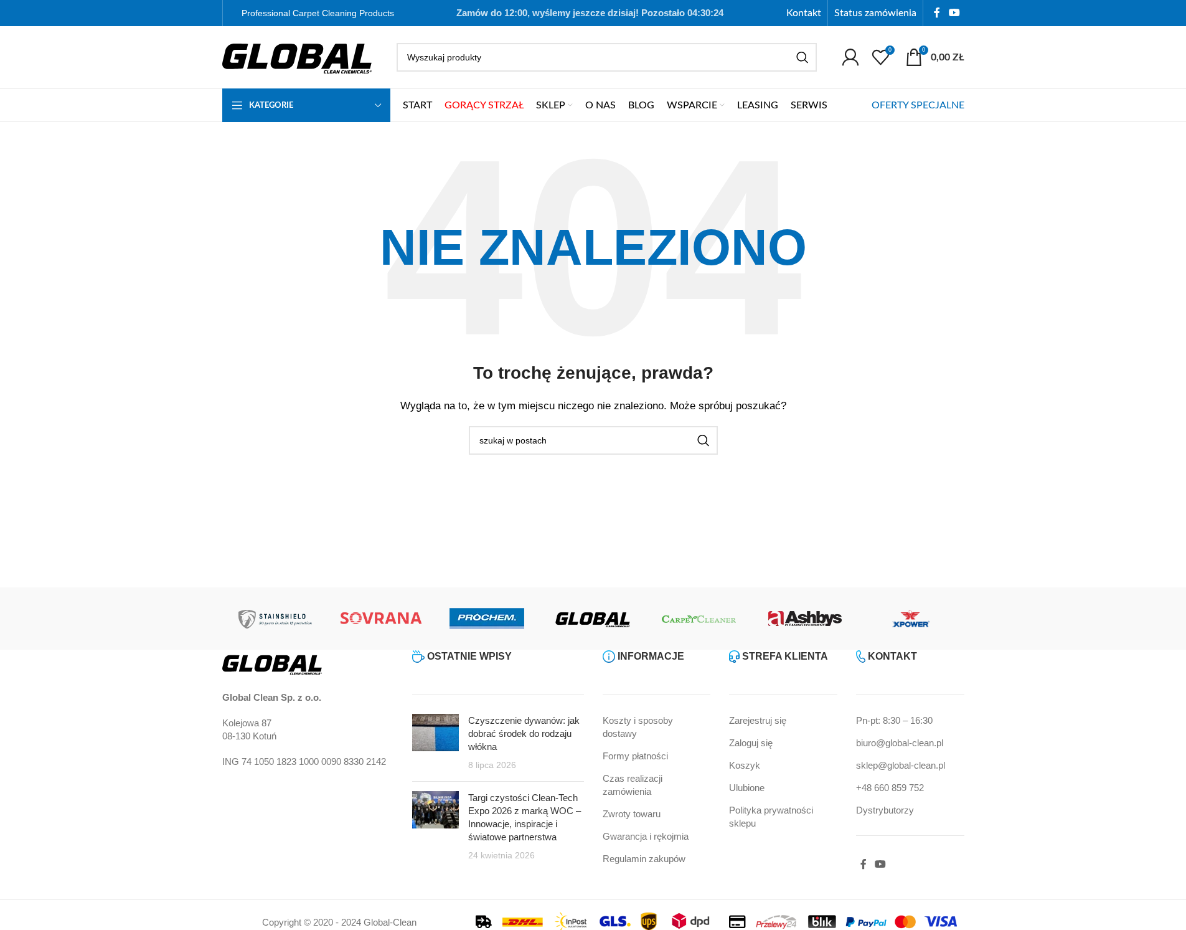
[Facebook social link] (937, 12)
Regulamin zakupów (644, 858)
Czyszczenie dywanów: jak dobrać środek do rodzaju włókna (524, 733)
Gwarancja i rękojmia (646, 836)
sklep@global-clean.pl (900, 765)
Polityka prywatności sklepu (771, 816)
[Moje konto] (850, 57)
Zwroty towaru (632, 814)
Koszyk (744, 765)
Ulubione (747, 787)
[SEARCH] (802, 57)
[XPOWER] (911, 618)
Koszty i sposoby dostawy (638, 727)
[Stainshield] (275, 618)
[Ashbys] (805, 618)
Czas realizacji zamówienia (632, 785)
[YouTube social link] (954, 12)
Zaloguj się (751, 743)
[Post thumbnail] (435, 743)
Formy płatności (635, 756)
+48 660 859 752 (890, 787)
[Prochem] (487, 618)
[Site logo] (297, 56)
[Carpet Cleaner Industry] (699, 618)
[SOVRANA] (381, 618)
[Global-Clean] (593, 618)
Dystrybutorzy (885, 810)
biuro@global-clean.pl (899, 743)
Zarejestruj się (757, 720)
